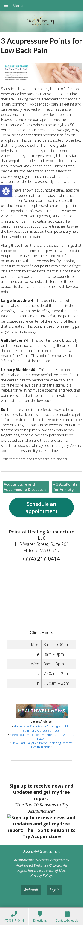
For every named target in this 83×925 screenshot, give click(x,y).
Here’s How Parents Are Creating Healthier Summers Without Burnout (42, 728)
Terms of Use (54, 870)
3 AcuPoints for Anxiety (65, 487)
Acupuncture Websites (31, 859)
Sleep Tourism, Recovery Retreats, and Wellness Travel (42, 737)
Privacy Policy (41, 875)
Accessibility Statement (42, 851)
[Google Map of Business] (41, 590)
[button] (6, 191)
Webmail (31, 889)
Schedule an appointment (41, 507)
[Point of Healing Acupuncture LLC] (41, 22)
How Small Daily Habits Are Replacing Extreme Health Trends (42, 745)
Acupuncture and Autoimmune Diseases (25, 487)
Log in (54, 889)
